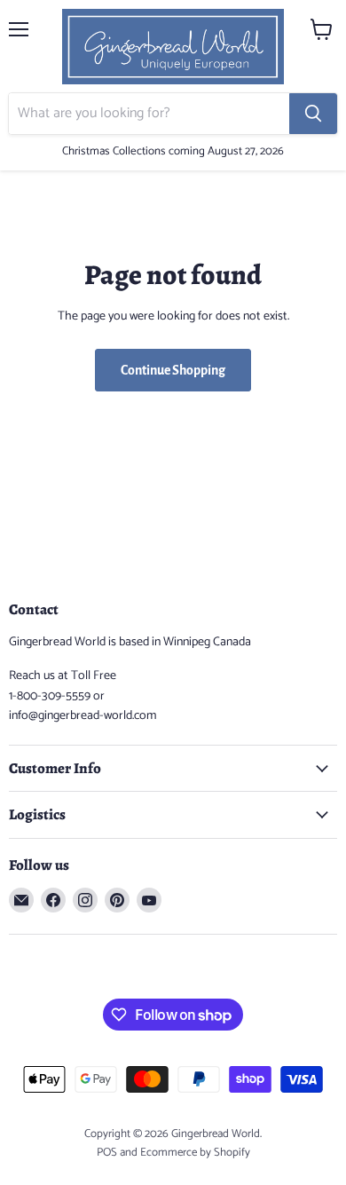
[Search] (313, 113)
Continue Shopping (173, 370)
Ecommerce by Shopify (195, 1152)
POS (107, 1152)
